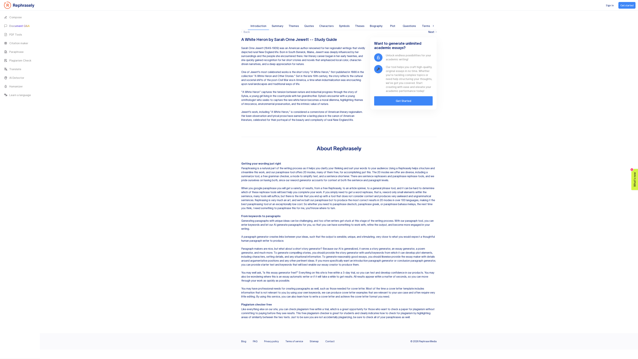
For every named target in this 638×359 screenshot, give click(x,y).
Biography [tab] (376, 25)
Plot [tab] (392, 25)
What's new (633, 178)
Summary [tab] (277, 25)
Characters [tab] (326, 25)
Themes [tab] (294, 25)
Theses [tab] (359, 25)
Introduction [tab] (258, 25)
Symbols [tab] (344, 25)
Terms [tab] (426, 25)
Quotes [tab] (309, 25)
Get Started (403, 100)
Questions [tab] (409, 25)
